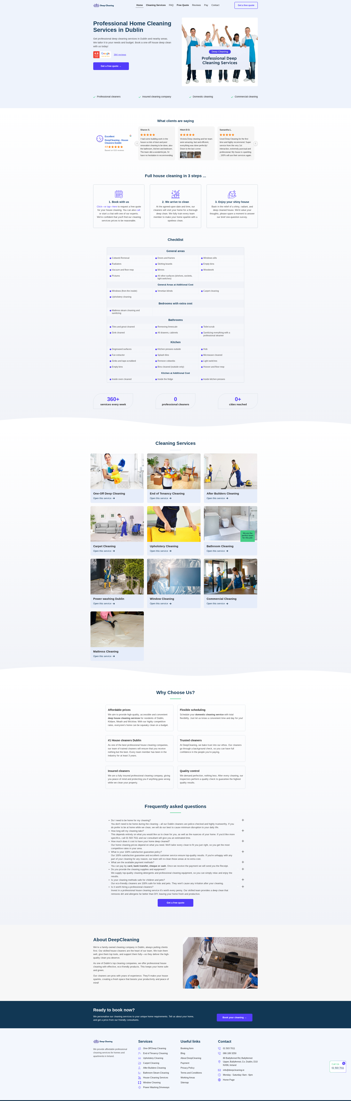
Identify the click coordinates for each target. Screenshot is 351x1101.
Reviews (196, 5)
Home (139, 5)
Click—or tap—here (107, 206)
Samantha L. (226, 130)
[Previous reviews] (137, 143)
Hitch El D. (185, 130)
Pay (206, 5)
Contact (215, 5)
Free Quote (183, 5)
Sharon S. (145, 130)
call (138, 210)
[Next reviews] (255, 143)
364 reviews (120, 54)
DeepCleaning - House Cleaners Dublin (116, 141)
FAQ (171, 5)
